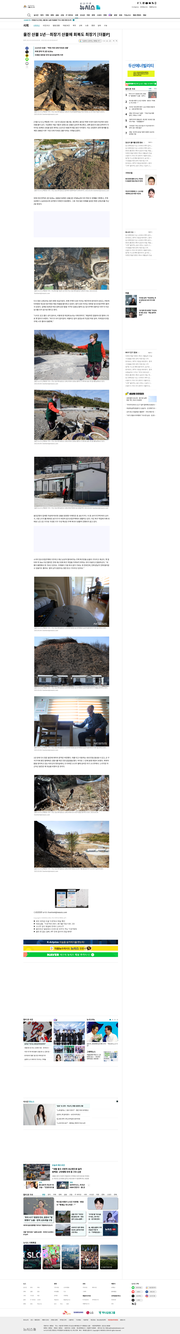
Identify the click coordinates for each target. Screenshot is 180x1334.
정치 (42, 15)
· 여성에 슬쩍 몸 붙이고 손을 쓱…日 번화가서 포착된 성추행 (141, 408)
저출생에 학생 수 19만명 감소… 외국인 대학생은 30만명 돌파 (94, 1057)
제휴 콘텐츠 (137, 15)
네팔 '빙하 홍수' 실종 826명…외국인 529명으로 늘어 (38, 1233)
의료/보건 (66, 25)
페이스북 (152, 1292)
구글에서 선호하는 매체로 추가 (91, 41)
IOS (112, 1304)
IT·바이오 (69, 15)
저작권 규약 (63, 1320)
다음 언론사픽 (152, 1287)
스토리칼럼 (66, 1287)
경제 (52, 15)
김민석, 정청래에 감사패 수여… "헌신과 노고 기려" (102, 1045)
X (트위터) (138, 1296)
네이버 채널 (138, 1287)
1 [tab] (110, 1019)
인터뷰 (56, 1295)
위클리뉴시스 (153, 7)
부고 (61, 1304)
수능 (105, 25)
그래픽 (84, 1291)
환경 (93, 25)
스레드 (138, 1300)
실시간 (36, 15)
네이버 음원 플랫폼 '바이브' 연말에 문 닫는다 (37, 1225)
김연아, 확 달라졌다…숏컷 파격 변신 (68, 1114)
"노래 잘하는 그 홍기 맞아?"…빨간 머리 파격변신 (73, 1110)
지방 (88, 15)
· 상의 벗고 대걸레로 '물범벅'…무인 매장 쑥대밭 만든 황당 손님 (141, 412)
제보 (144, 15)
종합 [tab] (155, 89)
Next (89, 1185)
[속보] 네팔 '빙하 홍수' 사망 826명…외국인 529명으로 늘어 (45, 20)
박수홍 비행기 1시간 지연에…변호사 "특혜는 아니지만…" (70, 1203)
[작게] (113, 40)
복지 (74, 25)
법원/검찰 (56, 25)
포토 (120, 15)
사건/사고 (46, 25)
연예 (105, 15)
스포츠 (99, 15)
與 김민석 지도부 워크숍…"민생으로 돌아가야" (46, 1187)
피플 (127, 293)
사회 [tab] (150, 89)
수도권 (82, 15)
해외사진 (94, 1287)
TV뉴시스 (127, 15)
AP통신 (113, 1287)
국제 (47, 15)
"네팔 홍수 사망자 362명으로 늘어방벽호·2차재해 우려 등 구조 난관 (67, 1170)
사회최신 (36, 25)
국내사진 (85, 1287)
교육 (80, 25)
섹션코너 (56, 1300)
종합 (43, 1194)
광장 (115, 15)
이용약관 (85, 1320)
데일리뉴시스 (66, 1300)
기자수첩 (128, 172)
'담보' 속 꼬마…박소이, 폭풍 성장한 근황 (70, 1106)
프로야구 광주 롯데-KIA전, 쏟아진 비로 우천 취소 (77, 1229)
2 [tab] (112, 1019)
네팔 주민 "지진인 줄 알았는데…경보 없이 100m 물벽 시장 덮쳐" (77, 1216)
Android (113, 1300)
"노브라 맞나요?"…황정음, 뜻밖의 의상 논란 (71, 1123)
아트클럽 (56, 1291)
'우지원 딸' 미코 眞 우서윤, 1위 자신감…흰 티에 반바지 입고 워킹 (95, 1216)
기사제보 (78, 1320)
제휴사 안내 (45, 1320)
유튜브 (138, 1292)
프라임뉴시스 (144, 7)
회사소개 (25, 1320)
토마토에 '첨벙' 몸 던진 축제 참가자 (35, 1055)
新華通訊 (113, 1291)
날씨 (99, 25)
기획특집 (65, 1295)
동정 (67, 1304)
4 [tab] (117, 1019)
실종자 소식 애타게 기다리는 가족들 (35, 1059)
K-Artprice (135, 7)
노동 (86, 25)
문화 (93, 15)
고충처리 (71, 1320)
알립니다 (122, 1320)
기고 (64, 1291)
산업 (62, 15)
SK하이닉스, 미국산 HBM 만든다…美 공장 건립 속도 (77, 1187)
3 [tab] (115, 1019)
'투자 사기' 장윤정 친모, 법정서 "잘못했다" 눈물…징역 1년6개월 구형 (38, 1219)
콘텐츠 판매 (54, 1320)
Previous (24, 1185)
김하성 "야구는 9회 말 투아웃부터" (35, 1044)
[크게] (116, 40)
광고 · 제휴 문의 (35, 1320)
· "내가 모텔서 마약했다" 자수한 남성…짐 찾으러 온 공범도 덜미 (141, 415)
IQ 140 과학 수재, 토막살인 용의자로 (68, 1119)
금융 (57, 15)
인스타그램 (152, 1296)
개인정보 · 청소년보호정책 (98, 1320)
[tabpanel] (102, 1035)
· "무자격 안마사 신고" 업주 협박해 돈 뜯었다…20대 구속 (141, 405)
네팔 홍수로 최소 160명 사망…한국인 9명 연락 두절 (38, 1048)
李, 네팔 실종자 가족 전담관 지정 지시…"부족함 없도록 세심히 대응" (95, 1229)
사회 (76, 15)
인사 (55, 1304)
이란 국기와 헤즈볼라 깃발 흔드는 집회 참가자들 (38, 1052)
